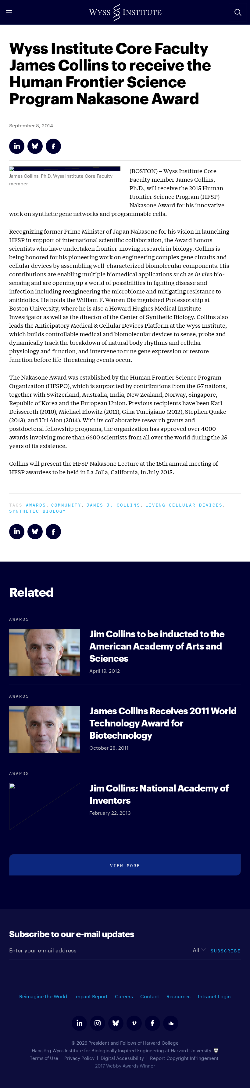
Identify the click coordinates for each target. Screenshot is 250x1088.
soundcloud (170, 1023)
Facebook (53, 146)
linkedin (79, 1023)
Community (66, 504)
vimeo (134, 1023)
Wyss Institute (125, 10)
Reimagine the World (43, 996)
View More (125, 865)
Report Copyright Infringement (184, 1058)
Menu (9, 12)
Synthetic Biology (37, 510)
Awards (36, 504)
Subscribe (226, 950)
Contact (149, 996)
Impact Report (91, 996)
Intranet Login (214, 996)
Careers (124, 996)
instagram (97, 1023)
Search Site (238, 12)
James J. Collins (113, 504)
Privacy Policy (79, 1058)
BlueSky (35, 146)
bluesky (115, 1023)
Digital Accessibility (122, 1058)
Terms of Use (44, 1058)
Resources (178, 996)
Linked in (16, 146)
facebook (152, 1023)
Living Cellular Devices (184, 504)
